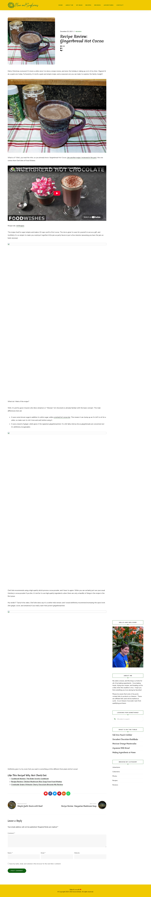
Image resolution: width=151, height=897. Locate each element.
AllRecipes (20, 226)
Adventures (108, 5)
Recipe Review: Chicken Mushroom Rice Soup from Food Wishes (36, 782)
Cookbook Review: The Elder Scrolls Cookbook (30, 779)
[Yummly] (64, 793)
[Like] (46, 793)
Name (10, 853)
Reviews (97, 5)
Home (60, 5)
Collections (116, 772)
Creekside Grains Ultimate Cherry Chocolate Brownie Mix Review (37, 785)
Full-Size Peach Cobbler (122, 735)
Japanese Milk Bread (121, 748)
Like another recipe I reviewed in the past (82, 157)
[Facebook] (50, 793)
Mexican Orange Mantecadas (124, 743)
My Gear (79, 5)
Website (77, 853)
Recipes (88, 5)
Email (43, 853)
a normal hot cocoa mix (62, 417)
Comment (11, 833)
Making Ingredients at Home (124, 752)
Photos (114, 776)
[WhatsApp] (68, 793)
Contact (119, 5)
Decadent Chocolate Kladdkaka (125, 739)
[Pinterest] (59, 793)
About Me (69, 5)
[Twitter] (55, 793)
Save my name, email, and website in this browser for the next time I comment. (35, 864)
